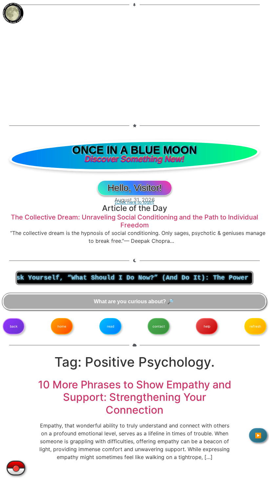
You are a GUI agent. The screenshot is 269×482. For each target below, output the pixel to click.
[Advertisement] (134, 61)
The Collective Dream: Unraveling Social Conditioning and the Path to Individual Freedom (134, 221)
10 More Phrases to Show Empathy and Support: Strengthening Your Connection (134, 397)
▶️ (258, 435)
